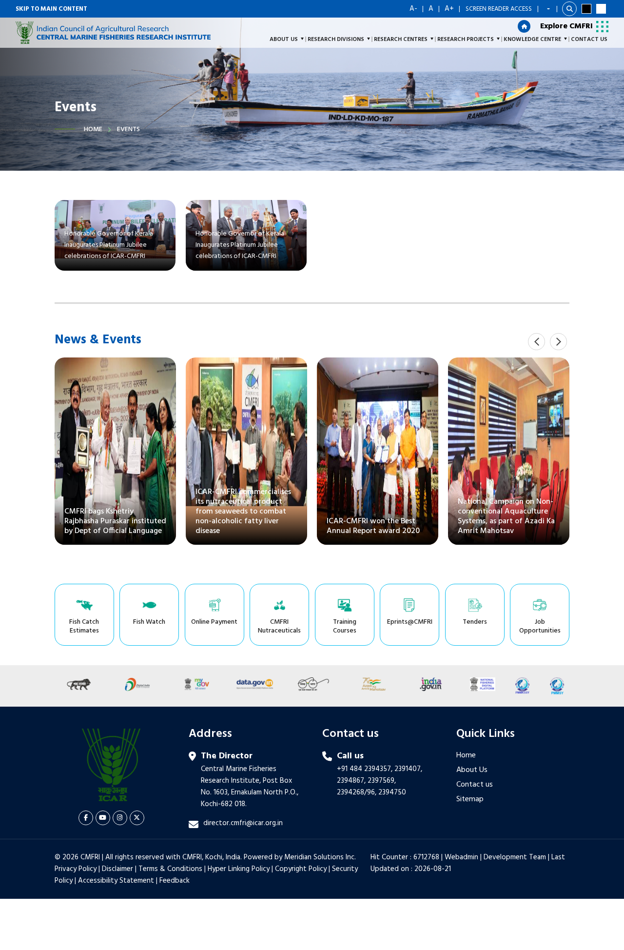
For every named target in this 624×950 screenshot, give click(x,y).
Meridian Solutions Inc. (320, 857)
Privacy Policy (76, 869)
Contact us (474, 784)
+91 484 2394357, (364, 769)
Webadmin (461, 857)
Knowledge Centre (532, 39)
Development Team (515, 857)
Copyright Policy (301, 869)
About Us (472, 770)
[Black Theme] (586, 9)
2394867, (351, 781)
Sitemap (470, 799)
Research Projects (465, 39)
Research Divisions (336, 39)
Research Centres (401, 39)
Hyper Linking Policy (239, 869)
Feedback (174, 881)
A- (413, 9)
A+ (449, 9)
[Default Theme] (601, 9)
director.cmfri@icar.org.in (243, 823)
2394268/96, (357, 792)
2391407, (408, 769)
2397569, (382, 781)
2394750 (392, 792)
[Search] (569, 8)
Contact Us (589, 39)
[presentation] (536, 341)
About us (284, 39)
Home (93, 129)
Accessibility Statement (116, 881)
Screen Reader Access (499, 9)
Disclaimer (117, 869)
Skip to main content (51, 9)
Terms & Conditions (170, 869)
